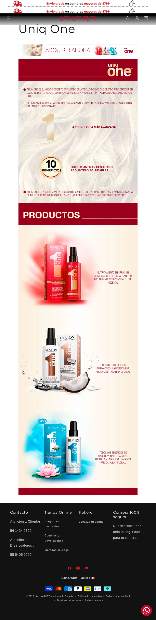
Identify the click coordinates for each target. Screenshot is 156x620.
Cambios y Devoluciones (53, 538)
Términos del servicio (69, 600)
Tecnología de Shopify (61, 596)
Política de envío (94, 600)
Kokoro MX (42, 596)
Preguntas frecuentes (51, 524)
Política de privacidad (118, 596)
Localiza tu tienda (91, 521)
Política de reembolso (90, 596)
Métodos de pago (56, 549)
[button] (8, 18)
